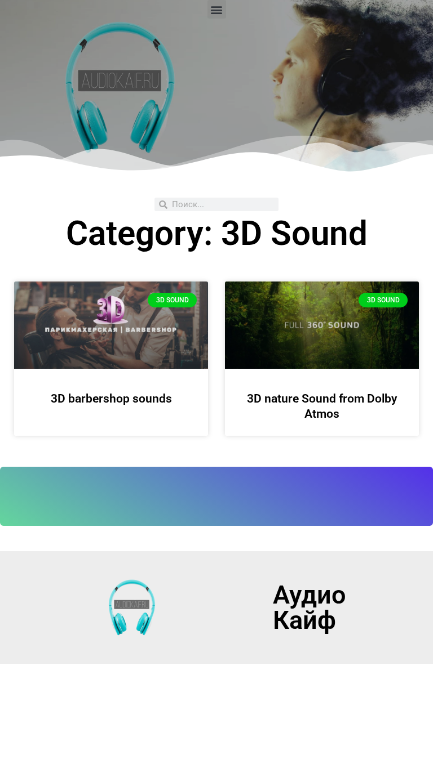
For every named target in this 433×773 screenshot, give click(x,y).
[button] (216, 9)
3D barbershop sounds (111, 398)
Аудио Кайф (309, 607)
